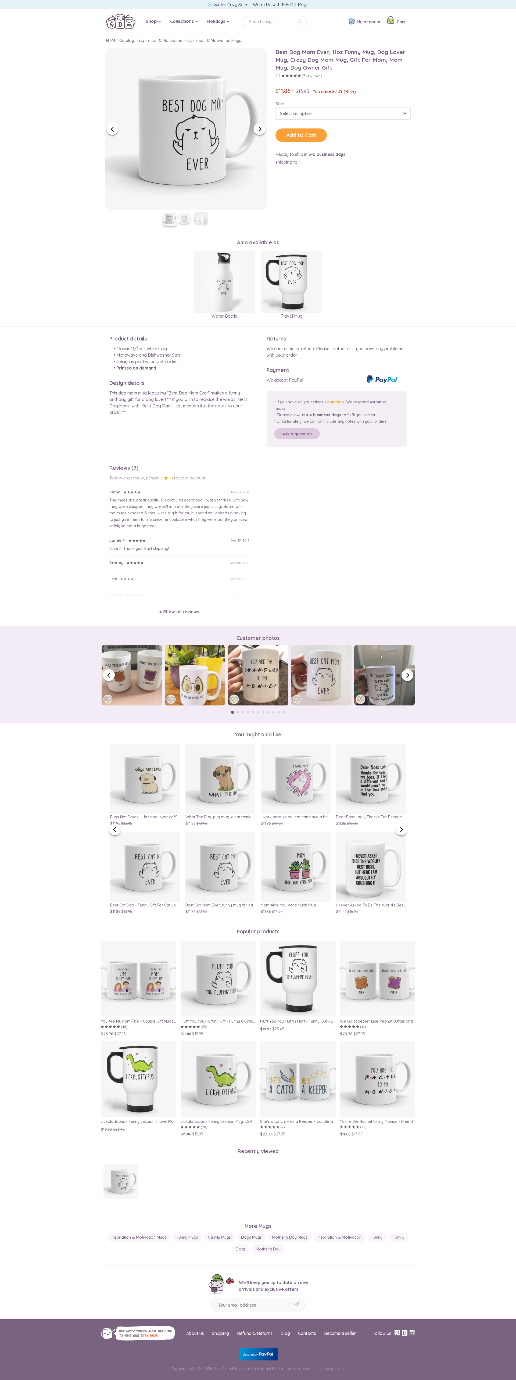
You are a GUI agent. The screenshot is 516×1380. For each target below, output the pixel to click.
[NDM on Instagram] (412, 1332)
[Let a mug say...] (120, 16)
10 (278, 712)
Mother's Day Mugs (289, 1237)
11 (283, 712)
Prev (112, 129)
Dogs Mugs (251, 1237)
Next (260, 129)
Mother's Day (268, 1249)
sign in (166, 478)
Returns (276, 338)
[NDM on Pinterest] (397, 1332)
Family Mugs (219, 1237)
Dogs (241, 1249)
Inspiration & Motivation (160, 40)
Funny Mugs (187, 1237)
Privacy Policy (332, 1368)
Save (253, 56)
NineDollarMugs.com (232, 1368)
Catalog (126, 40)
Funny (377, 1237)
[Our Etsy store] (404, 1332)
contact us (334, 402)
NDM (110, 40)
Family (398, 1237)
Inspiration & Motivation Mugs (214, 40)
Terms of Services (301, 1368)
